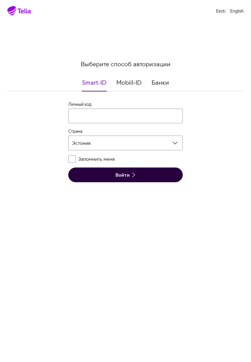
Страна (75, 131)
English (237, 11)
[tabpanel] (125, 141)
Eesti (220, 11)
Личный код (80, 104)
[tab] (94, 85)
